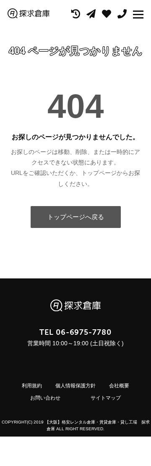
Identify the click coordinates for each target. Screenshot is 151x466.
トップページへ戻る (75, 216)
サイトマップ (106, 398)
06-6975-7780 (84, 332)
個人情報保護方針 (75, 386)
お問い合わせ (45, 398)
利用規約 (32, 386)
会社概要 (119, 386)
